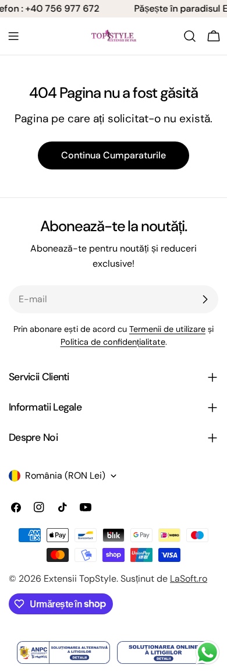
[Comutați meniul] (13, 36)
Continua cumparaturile (113, 155)
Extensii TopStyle (80, 578)
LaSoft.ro (188, 578)
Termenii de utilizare (167, 329)
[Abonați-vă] (205, 299)
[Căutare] (189, 36)
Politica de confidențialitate (113, 342)
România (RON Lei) (65, 475)
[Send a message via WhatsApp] (207, 652)
